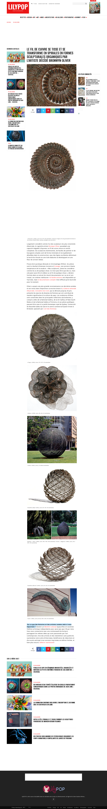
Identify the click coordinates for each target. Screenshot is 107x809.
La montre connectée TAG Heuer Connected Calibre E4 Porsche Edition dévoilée (16, 147)
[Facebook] (38, 110)
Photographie (83, 807)
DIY (87, 77)
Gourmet (90, 807)
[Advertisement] (59, 9)
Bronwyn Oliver (54, 246)
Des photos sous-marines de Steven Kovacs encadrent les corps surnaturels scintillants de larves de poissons (53, 737)
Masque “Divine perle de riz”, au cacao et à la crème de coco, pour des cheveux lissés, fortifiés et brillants (92, 102)
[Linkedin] (57, 110)
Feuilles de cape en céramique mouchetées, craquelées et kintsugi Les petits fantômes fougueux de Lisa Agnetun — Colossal (94, 7)
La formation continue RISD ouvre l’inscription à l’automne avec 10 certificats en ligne (16, 123)
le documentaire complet (47, 280)
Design (54, 807)
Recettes (49, 807)
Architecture (70, 807)
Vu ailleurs (93, 0)
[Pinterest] (48, 110)
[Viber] (71, 110)
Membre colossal (50, 627)
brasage (57, 266)
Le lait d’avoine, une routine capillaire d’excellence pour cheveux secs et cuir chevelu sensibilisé (93, 93)
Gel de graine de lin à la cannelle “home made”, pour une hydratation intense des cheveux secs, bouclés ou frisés (93, 82)
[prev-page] (79, 109)
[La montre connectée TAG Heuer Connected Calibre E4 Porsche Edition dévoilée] (16, 136)
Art (61, 807)
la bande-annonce (56, 277)
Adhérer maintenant (46, 642)
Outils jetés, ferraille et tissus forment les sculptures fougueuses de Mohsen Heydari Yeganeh (53, 720)
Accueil (9, 22)
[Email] (62, 110)
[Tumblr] (67, 110)
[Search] (85, 3)
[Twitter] (43, 110)
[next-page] (82, 109)
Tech (9, 143)
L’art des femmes (49, 309)
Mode (64, 807)
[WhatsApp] (53, 110)
